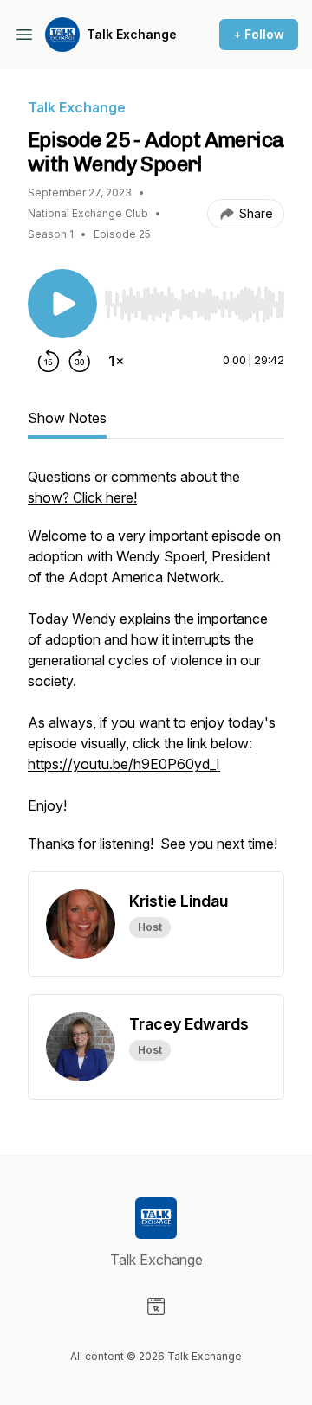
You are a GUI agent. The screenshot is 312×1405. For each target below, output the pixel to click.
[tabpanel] (156, 668)
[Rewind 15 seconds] (48, 361)
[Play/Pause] (62, 303)
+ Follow (258, 34)
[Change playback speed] (116, 361)
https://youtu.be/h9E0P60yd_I (124, 764)
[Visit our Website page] (156, 1306)
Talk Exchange (132, 34)
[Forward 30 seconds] (80, 361)
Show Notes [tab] (67, 418)
